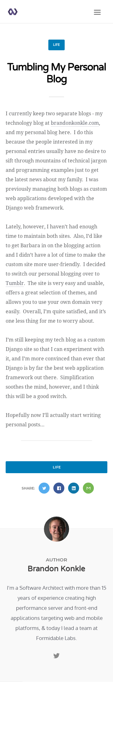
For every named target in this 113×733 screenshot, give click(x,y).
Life (56, 45)
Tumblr (15, 283)
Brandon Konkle (56, 568)
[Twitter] (44, 488)
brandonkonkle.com (75, 122)
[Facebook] (58, 488)
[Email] (88, 488)
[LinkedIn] (73, 488)
